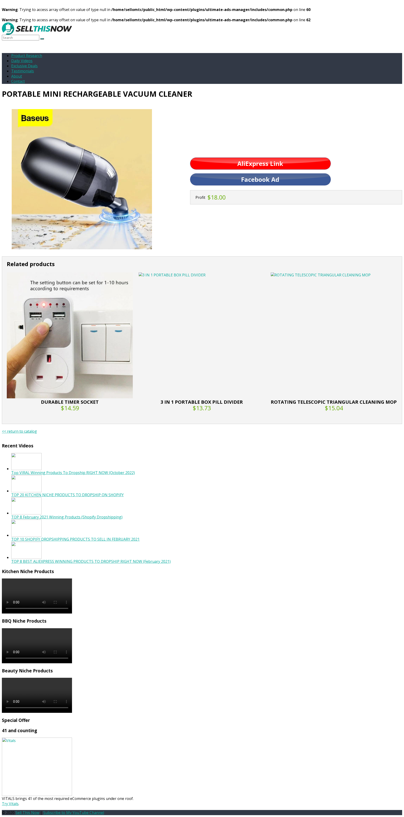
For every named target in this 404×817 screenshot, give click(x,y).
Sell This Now (27, 812)
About (16, 76)
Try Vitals (10, 803)
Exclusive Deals (24, 65)
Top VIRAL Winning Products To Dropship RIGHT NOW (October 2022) (73, 472)
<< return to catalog (19, 431)
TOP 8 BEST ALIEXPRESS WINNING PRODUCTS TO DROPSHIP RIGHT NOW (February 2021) (91, 561)
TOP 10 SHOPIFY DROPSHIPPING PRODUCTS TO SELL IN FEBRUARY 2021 (75, 539)
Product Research (26, 55)
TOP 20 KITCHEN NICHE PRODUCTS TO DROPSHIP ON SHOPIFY (67, 494)
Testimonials (22, 71)
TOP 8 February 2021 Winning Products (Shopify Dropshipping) (67, 517)
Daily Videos (21, 60)
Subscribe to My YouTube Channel (73, 812)
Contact (18, 81)
